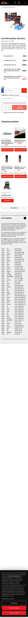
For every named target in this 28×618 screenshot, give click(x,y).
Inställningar (14, 603)
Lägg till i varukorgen (20, 107)
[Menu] (15, 3)
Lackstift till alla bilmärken (8, 7)
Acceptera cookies (14, 612)
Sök (24, 90)
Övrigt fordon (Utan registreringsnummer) (14, 103)
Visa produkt (7, 200)
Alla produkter (14, 208)
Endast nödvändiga (14, 608)
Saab (5, 238)
